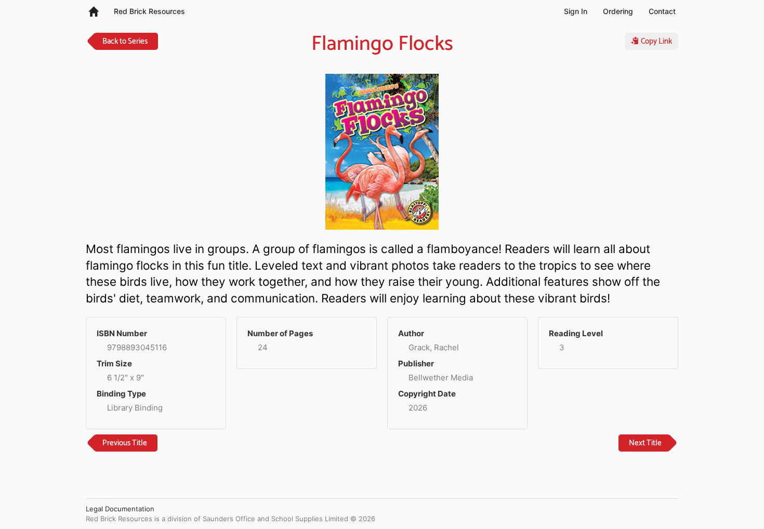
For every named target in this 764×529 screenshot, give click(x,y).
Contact (662, 11)
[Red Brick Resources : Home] (93, 11)
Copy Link (655, 41)
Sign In (575, 11)
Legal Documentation (120, 509)
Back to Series (125, 41)
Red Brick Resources (149, 11)
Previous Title (124, 443)
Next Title (645, 443)
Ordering (618, 11)
